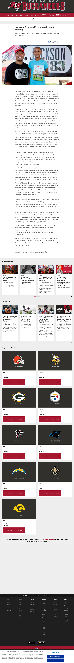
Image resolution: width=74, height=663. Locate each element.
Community (8, 610)
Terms (44, 634)
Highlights (20, 608)
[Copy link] (57, 42)
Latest (8, 602)
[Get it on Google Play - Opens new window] (41, 643)
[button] (35, 296)
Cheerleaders (32, 611)
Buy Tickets (8, 382)
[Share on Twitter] (51, 42)
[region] (37, 656)
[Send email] (54, 42)
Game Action (32, 604)
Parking (66, 608)
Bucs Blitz (8, 608)
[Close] (71, 656)
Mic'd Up (20, 610)
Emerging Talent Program (55, 605)
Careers (55, 602)
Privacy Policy (27, 660)
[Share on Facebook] (48, 42)
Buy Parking (19, 382)
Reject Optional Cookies (55, 656)
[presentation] (71, 297)
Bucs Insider (20, 612)
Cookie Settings (55, 652)
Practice (32, 606)
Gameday (66, 605)
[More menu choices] (47, 15)
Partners (55, 616)
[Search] (50, 15)
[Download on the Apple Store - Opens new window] (31, 643)
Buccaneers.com (48, 539)
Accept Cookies (55, 660)
